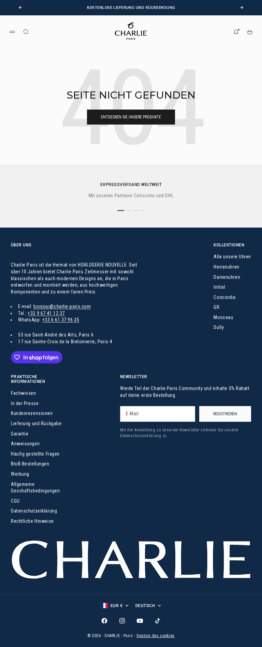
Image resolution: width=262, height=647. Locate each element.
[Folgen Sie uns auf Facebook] (104, 620)
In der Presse (25, 403)
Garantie (19, 433)
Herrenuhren (226, 267)
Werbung (20, 474)
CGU (15, 501)
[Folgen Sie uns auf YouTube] (139, 620)
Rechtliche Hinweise (32, 521)
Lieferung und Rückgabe (36, 423)
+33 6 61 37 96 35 (60, 319)
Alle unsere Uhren (232, 256)
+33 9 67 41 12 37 (46, 313)
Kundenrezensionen (32, 413)
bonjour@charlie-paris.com (62, 306)
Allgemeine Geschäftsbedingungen (35, 487)
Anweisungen (25, 443)
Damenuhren (227, 277)
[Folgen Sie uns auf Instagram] (122, 620)
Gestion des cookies (155, 635)
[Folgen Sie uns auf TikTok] (157, 620)
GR (216, 307)
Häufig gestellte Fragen (35, 454)
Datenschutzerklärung (34, 511)
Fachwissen (23, 393)
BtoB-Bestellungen (30, 463)
